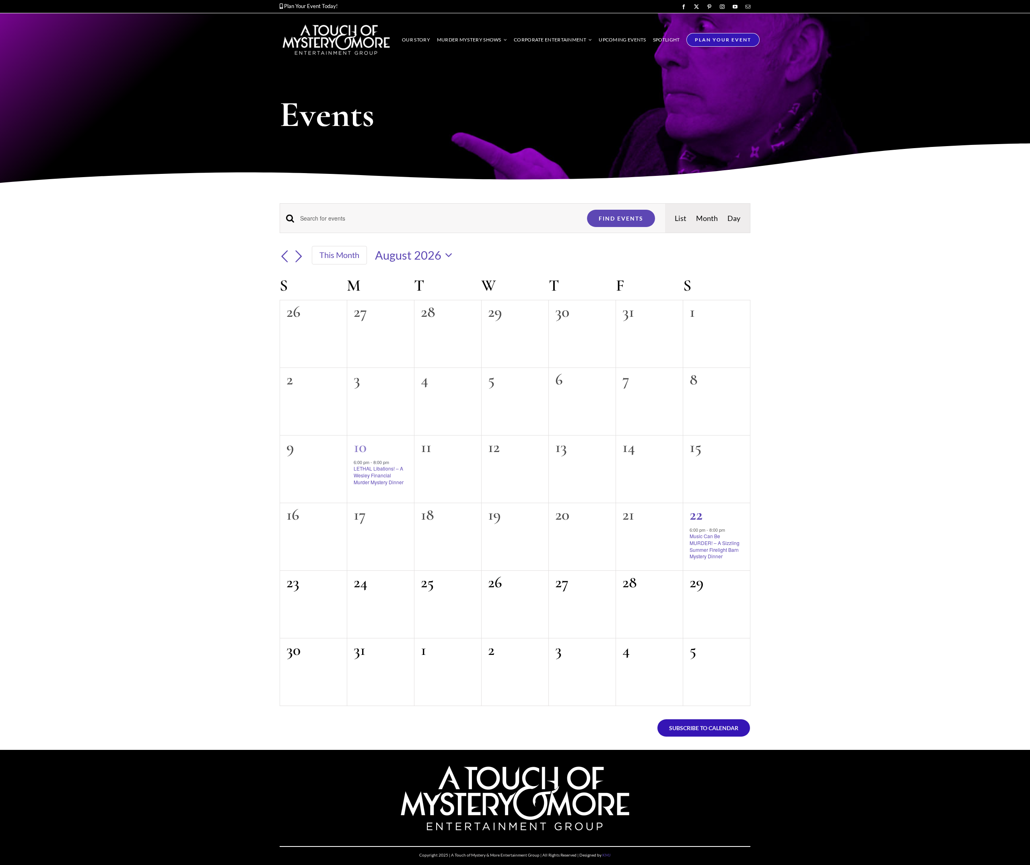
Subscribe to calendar (703, 728)
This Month (339, 255)
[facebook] (683, 6)
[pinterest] (709, 6)
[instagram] (722, 6)
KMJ (606, 855)
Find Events (621, 218)
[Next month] (299, 256)
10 (360, 446)
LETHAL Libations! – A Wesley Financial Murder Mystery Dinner (379, 475)
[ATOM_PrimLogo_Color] (336, 24)
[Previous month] (284, 256)
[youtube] (735, 6)
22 (696, 514)
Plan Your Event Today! (311, 6)
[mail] (748, 6)
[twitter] (696, 6)
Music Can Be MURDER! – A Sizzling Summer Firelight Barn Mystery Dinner (715, 546)
